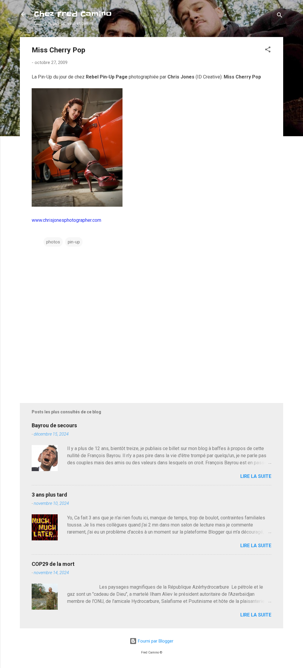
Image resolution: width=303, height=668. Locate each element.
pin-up (74, 242)
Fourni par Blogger (155, 641)
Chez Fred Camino (73, 14)
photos (53, 242)
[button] (267, 50)
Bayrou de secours (54, 425)
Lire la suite (255, 476)
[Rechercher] (279, 16)
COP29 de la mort (53, 564)
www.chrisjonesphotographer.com (66, 220)
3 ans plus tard (49, 495)
